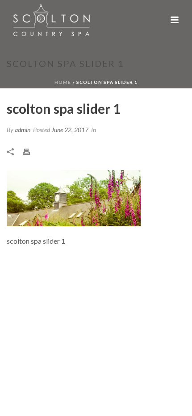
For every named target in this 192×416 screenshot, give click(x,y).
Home (62, 82)
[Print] (31, 151)
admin (22, 129)
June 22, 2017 (69, 129)
